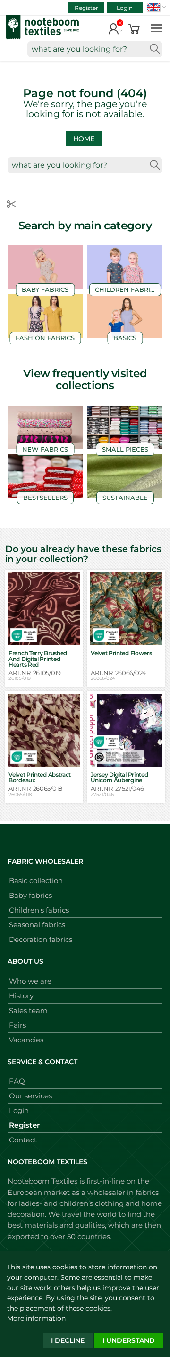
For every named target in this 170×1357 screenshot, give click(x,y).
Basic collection (36, 880)
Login (125, 7)
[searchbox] (94, 49)
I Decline (68, 1340)
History (21, 995)
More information (36, 1318)
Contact (23, 1139)
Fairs (17, 1025)
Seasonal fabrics (37, 924)
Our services (30, 1095)
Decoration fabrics (40, 939)
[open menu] (156, 27)
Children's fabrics (39, 909)
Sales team (28, 1010)
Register (86, 7)
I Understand (128, 1340)
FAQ (17, 1081)
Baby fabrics (30, 895)
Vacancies (26, 1039)
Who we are (30, 981)
